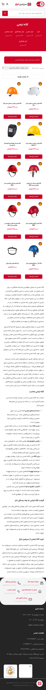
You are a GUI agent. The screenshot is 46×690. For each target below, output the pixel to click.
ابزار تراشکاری (19, 32)
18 (35, 68)
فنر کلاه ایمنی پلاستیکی (12, 263)
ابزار (38, 32)
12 (36, 68)
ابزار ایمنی (29, 32)
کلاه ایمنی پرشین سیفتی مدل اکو (12, 103)
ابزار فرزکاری (23, 41)
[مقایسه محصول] (27, 89)
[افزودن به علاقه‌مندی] (27, 84)
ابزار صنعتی (9, 32)
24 (33, 68)
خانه (38, 60)
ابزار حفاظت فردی (26, 60)
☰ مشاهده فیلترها (23, 77)
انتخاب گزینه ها (33, 117)
